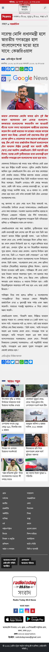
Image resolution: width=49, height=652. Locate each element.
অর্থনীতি (6, 513)
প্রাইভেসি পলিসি (9, 563)
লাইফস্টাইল (7, 528)
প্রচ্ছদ (4, 24)
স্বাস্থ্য (29, 518)
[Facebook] (15, 610)
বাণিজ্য (5, 518)
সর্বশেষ (5, 498)
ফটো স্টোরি (31, 543)
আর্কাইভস (30, 538)
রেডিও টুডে (15, 646)
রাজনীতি (6, 508)
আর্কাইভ (6, 566)
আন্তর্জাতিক (14, 24)
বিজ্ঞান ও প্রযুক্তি (8, 538)
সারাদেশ (30, 493)
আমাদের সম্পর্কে (9, 560)
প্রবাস (29, 523)
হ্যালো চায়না (31, 528)
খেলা (29, 503)
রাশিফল (5, 543)
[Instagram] (27, 610)
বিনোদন (30, 508)
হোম (4, 493)
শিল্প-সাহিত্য (32, 533)
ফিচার (5, 533)
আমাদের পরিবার (27, 563)
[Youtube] (32, 610)
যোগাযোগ (25, 560)
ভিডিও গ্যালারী (32, 549)
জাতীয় (5, 503)
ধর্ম (4, 523)
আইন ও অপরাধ (8, 549)
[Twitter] (21, 610)
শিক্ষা (29, 513)
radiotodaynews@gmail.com (28, 637)
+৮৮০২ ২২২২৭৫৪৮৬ (26, 634)
